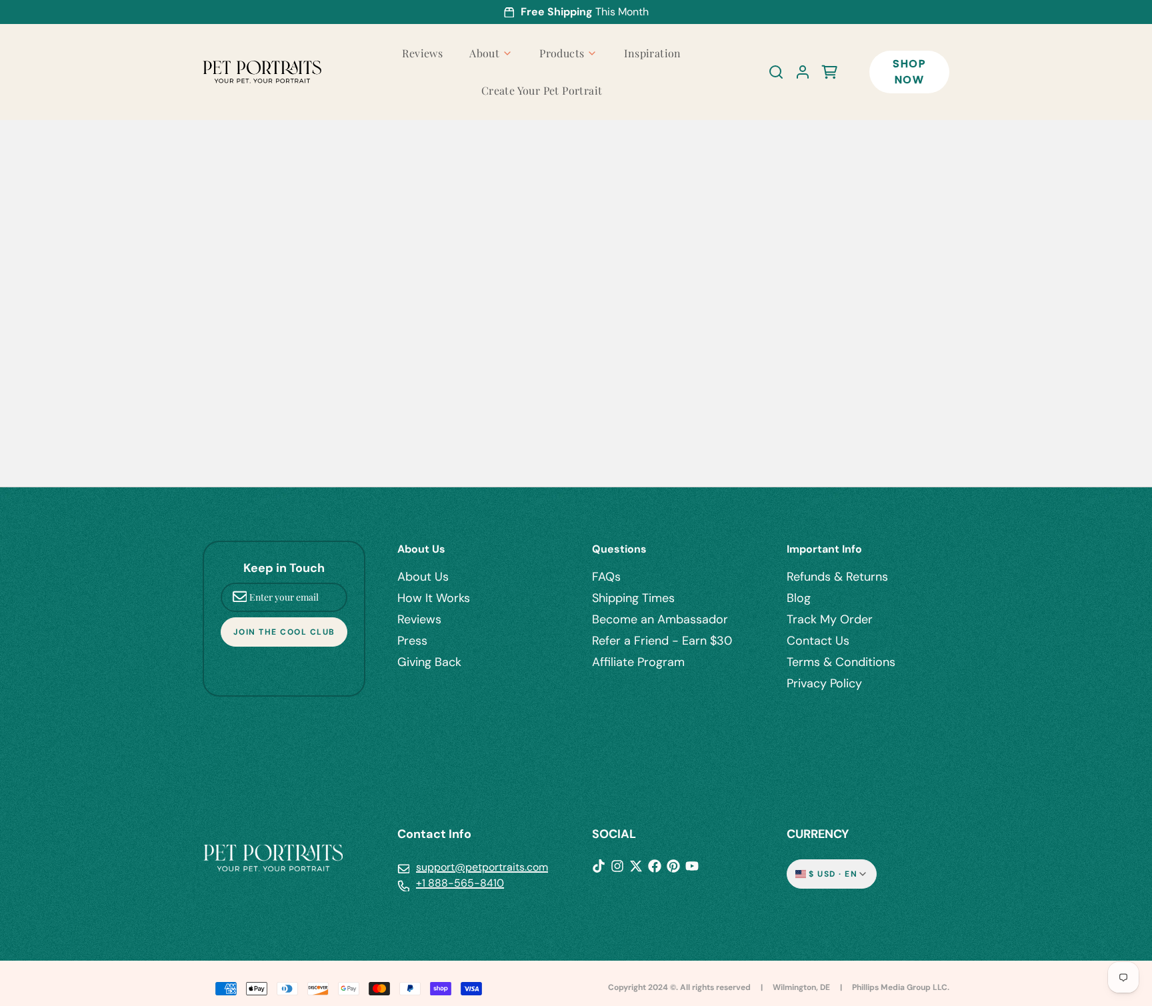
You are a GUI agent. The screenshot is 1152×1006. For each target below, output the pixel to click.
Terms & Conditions (841, 662)
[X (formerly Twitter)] (636, 866)
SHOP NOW (909, 71)
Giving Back (429, 662)
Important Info (824, 549)
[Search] (770, 72)
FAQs (606, 577)
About (484, 53)
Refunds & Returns (837, 577)
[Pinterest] (673, 866)
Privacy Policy (824, 683)
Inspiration (652, 53)
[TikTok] (598, 866)
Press (412, 641)
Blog (799, 598)
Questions (619, 549)
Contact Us (818, 641)
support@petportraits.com (482, 867)
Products (561, 53)
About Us (421, 549)
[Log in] (797, 72)
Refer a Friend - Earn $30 (662, 641)
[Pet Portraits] (262, 72)
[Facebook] (654, 866)
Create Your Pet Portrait (542, 90)
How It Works (433, 598)
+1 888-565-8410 (460, 883)
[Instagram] (617, 866)
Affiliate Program (638, 662)
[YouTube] (692, 866)
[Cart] (824, 72)
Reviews (422, 53)
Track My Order (830, 619)
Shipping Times (633, 598)
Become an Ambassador (660, 619)
